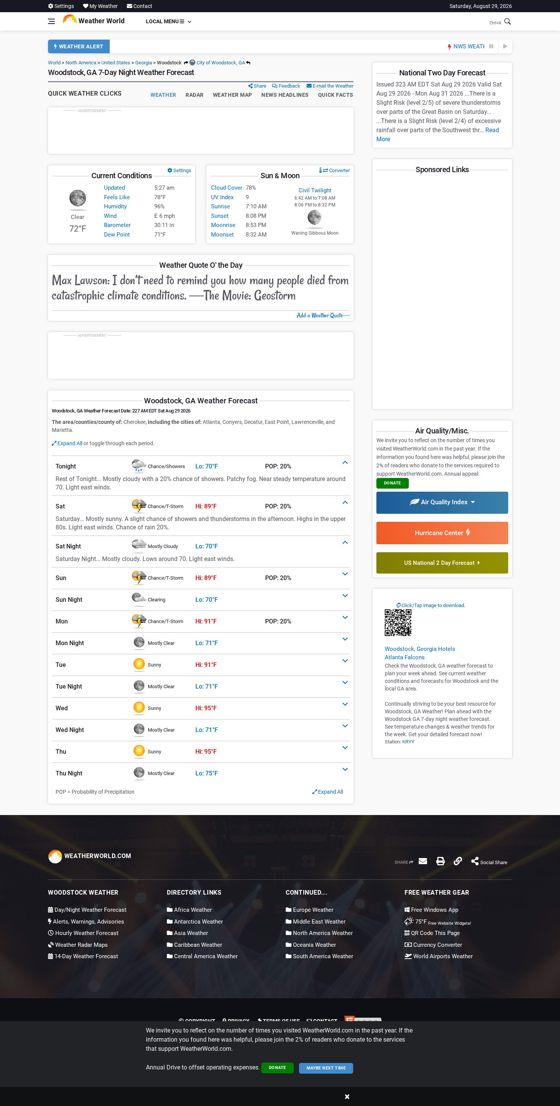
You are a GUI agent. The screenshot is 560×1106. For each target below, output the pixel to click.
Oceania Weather (313, 944)
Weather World (101, 21)
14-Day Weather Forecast (85, 956)
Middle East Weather (318, 921)
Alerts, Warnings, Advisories (87, 921)
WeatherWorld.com (96, 856)
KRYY (408, 742)
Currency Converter (437, 944)
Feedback (289, 86)
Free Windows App (434, 909)
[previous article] (491, 46)
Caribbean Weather (197, 944)
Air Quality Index (445, 502)
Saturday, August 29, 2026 (481, 6)
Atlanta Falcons (405, 657)
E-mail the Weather (333, 86)
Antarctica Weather (198, 921)
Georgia (143, 63)
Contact (142, 6)
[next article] (505, 46)
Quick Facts (336, 95)
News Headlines (285, 95)
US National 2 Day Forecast (441, 562)
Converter (339, 170)
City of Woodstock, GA (220, 63)
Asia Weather (190, 933)
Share (259, 86)
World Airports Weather (442, 956)
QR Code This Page (435, 933)
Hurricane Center (440, 533)
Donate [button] (392, 483)
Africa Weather (192, 909)
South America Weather (322, 956)
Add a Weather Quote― (323, 315)
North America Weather (322, 933)
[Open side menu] (51, 21)
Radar (195, 95)
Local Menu (163, 21)
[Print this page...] (440, 861)
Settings (63, 6)
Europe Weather (312, 909)
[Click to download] (398, 622)
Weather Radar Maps (81, 944)
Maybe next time (326, 1068)
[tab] (201, 466)
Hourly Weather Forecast (86, 933)
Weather (163, 95)
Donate (277, 1067)
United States (115, 63)
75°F (442, 921)
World (54, 63)
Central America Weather (205, 956)
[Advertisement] (200, 130)
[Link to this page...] (458, 861)
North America (81, 63)
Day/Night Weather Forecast (89, 909)
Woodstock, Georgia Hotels (420, 649)
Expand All (69, 443)
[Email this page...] (423, 861)
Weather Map (232, 95)
